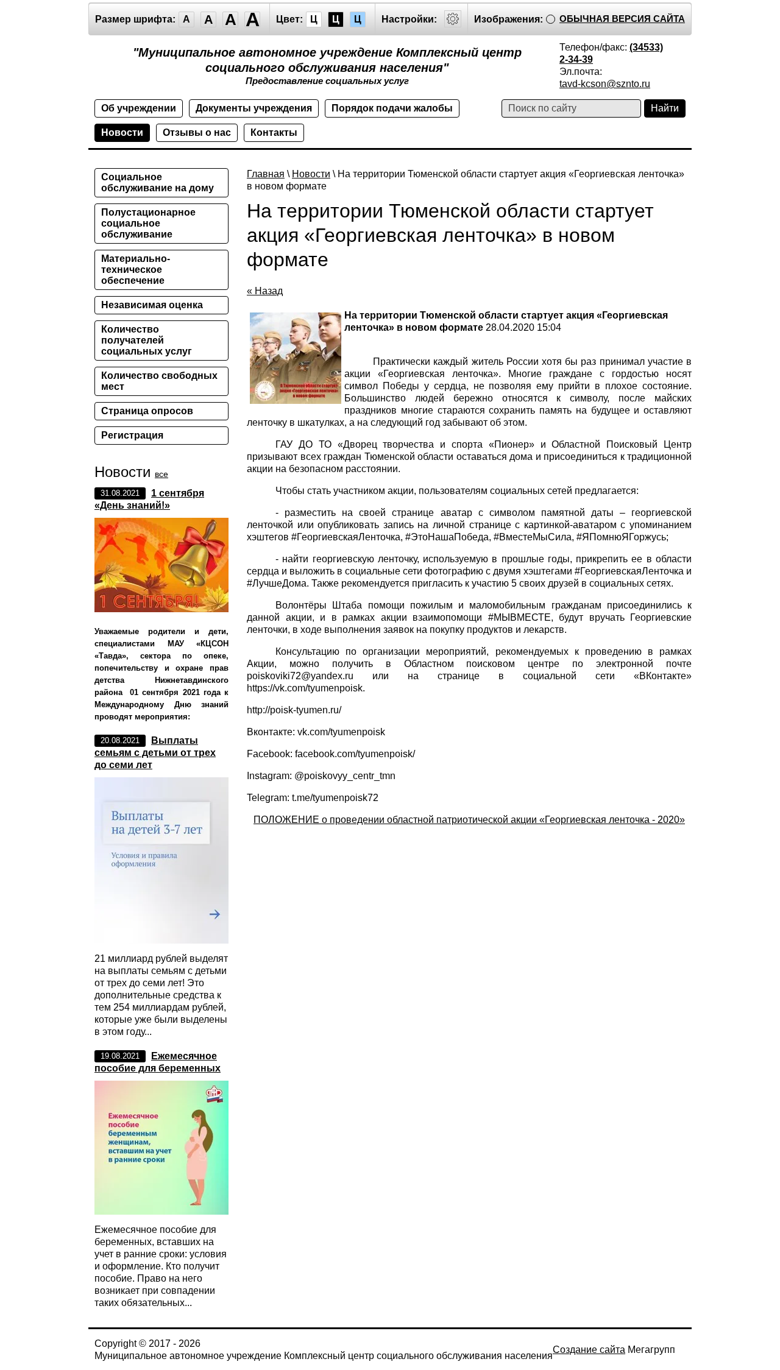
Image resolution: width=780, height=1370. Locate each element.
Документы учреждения (254, 108)
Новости (122, 132)
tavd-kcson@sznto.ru (604, 84)
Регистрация (132, 435)
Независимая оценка (152, 305)
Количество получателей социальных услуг (146, 340)
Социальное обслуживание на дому (157, 182)
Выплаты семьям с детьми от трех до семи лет (155, 752)
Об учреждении (138, 108)
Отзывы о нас (197, 132)
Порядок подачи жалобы (392, 108)
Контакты (273, 132)
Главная (266, 174)
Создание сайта (589, 1349)
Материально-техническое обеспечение (135, 269)
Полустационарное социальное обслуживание (148, 223)
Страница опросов (147, 411)
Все (161, 474)
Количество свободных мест (159, 381)
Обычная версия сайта (622, 18)
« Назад (265, 291)
